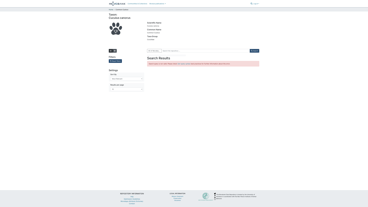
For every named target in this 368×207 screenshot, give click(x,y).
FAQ (132, 197)
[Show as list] (111, 51)
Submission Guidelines (132, 199)
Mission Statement (177, 196)
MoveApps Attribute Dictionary (132, 201)
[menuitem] (157, 3)
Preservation (177, 198)
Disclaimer (177, 200)
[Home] (117, 3)
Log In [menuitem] (255, 4)
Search (255, 51)
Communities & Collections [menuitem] (137, 4)
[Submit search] (251, 3)
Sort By (113, 74)
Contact (132, 204)
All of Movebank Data (154, 51)
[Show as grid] (115, 51)
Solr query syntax (184, 64)
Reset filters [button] (116, 61)
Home (111, 10)
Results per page (117, 85)
